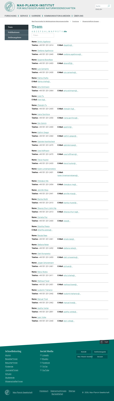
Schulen (8, 374)
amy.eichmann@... (71, 91)
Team (10, 27)
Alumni (8, 355)
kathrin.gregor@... (71, 136)
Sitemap (72, 391)
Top (106, 342)
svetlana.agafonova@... (73, 54)
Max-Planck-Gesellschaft (84, 357)
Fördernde (9, 367)
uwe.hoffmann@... (71, 154)
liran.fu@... (42, 100)
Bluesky (45, 359)
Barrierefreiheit (57, 394)
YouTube (45, 370)
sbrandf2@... (69, 63)
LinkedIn (45, 355)
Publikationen (13, 32)
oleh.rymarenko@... (71, 257)
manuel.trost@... (70, 303)
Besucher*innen (11, 363)
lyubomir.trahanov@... (72, 294)
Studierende (9, 378)
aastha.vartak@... (70, 312)
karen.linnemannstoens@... (68, 175)
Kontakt (83, 352)
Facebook (46, 363)
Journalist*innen (11, 370)
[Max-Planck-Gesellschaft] (9, 392)
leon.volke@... (69, 321)
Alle (65, 31)
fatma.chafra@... (44, 81)
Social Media (46, 351)
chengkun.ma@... (70, 184)
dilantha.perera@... (45, 230)
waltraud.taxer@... (71, 284)
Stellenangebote (14, 37)
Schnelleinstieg (13, 351)
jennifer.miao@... (70, 194)
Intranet (100, 357)
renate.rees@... (69, 239)
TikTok (45, 367)
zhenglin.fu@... (69, 109)
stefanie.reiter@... (70, 248)
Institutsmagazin (100, 352)
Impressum (44, 391)
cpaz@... (67, 221)
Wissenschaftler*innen (14, 381)
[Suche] (108, 6)
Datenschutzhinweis (58, 391)
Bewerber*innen (11, 359)
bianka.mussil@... (71, 203)
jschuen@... (68, 266)
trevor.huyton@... (70, 163)
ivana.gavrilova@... (71, 118)
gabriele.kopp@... (70, 145)
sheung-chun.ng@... (71, 212)
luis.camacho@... (70, 72)
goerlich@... (68, 127)
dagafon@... (68, 45)
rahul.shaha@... (70, 275)
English (99, 9)
